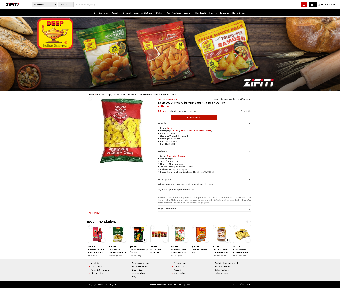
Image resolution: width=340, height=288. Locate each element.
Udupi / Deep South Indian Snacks (121, 94)
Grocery (100, 94)
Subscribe (178, 270)
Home (92, 94)
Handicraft (201, 12)
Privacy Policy (97, 273)
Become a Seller (222, 266)
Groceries (103, 12)
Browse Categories (140, 263)
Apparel (188, 12)
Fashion (213, 12)
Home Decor (238, 12)
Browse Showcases (141, 266)
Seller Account (222, 273)
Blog (134, 276)
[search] (304, 4)
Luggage (224, 12)
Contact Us (179, 266)
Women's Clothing (143, 12)
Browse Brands (138, 270)
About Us (95, 263)
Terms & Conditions (100, 270)
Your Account (180, 263)
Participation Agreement (226, 263)
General (127, 12)
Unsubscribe (179, 273)
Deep (169, 128)
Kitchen (159, 12)
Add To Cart (194, 117)
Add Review (163, 106)
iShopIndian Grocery (167, 99)
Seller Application (223, 270)
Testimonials (96, 266)
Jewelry (115, 12)
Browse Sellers (138, 273)
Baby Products (174, 12)
